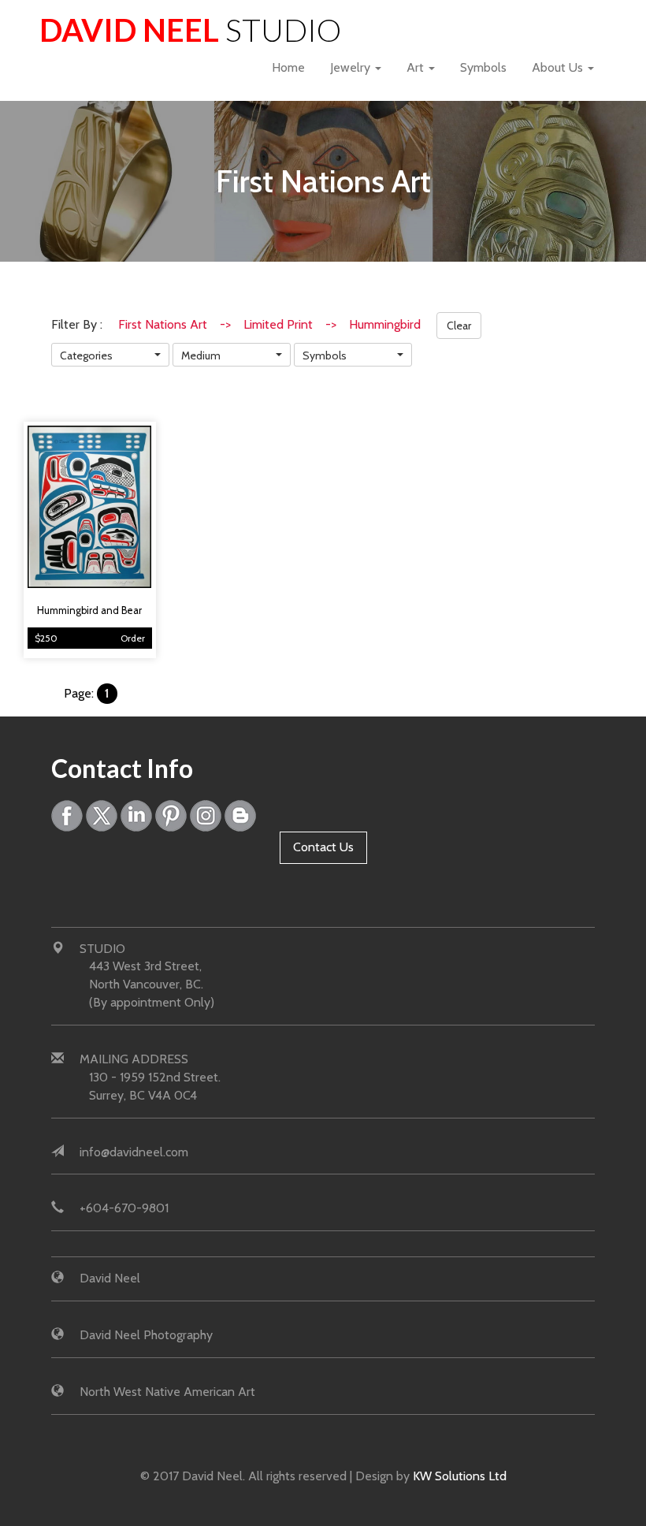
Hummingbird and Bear (89, 610)
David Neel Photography (146, 1334)
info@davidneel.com (134, 1151)
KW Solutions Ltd (460, 1475)
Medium (201, 355)
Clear (459, 325)
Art (417, 67)
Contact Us (323, 846)
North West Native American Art (167, 1391)
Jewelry (351, 67)
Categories (86, 355)
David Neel (190, 29)
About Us (559, 67)
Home (288, 67)
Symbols (483, 67)
